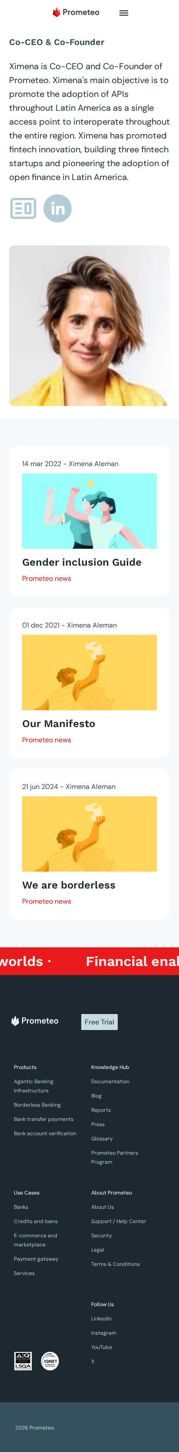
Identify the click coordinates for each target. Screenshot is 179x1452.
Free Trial (99, 1022)
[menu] (123, 13)
